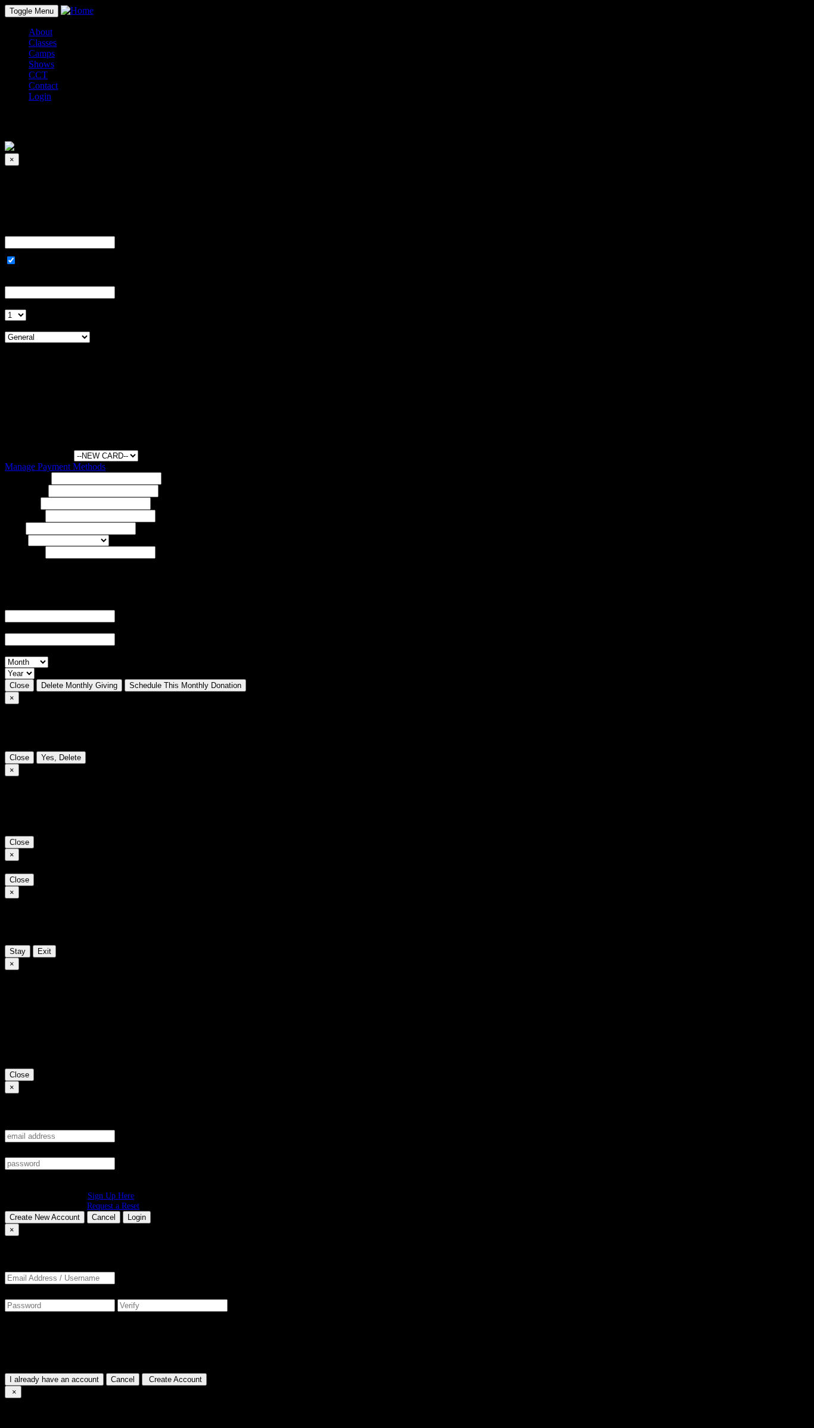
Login (137, 1217)
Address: (21, 503)
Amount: (21, 230)
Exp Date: (24, 651)
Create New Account (45, 1217)
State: (15, 540)
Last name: (25, 490)
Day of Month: (33, 304)
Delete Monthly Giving (79, 685)
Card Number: (32, 604)
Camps (42, 53)
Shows (41, 64)
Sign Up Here (111, 1195)
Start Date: (25, 280)
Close (19, 685)
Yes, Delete (61, 757)
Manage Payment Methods (55, 466)
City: (14, 528)
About (40, 32)
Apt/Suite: (24, 515)
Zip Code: (24, 552)
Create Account (174, 1379)
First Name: (27, 478)
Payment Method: (38, 455)
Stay (18, 951)
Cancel (104, 1217)
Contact (43, 85)
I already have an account (54, 1379)
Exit (44, 951)
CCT (38, 75)
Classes (43, 43)
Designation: (28, 326)
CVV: (16, 627)
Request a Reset (113, 1205)
